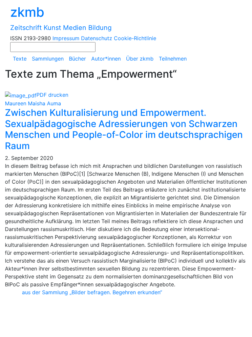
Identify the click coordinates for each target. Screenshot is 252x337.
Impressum (65, 38)
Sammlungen (48, 58)
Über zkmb (140, 58)
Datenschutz (96, 38)
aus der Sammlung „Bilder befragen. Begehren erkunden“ (92, 292)
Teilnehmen (173, 58)
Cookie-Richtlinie (135, 38)
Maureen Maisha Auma (33, 103)
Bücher (77, 58)
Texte (20, 58)
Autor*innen (106, 58)
